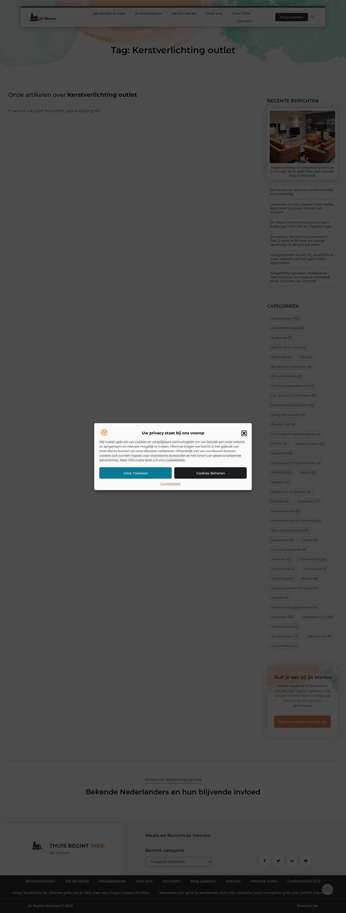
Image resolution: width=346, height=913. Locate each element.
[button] (244, 433)
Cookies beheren (210, 473)
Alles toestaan (135, 473)
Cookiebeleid (170, 484)
